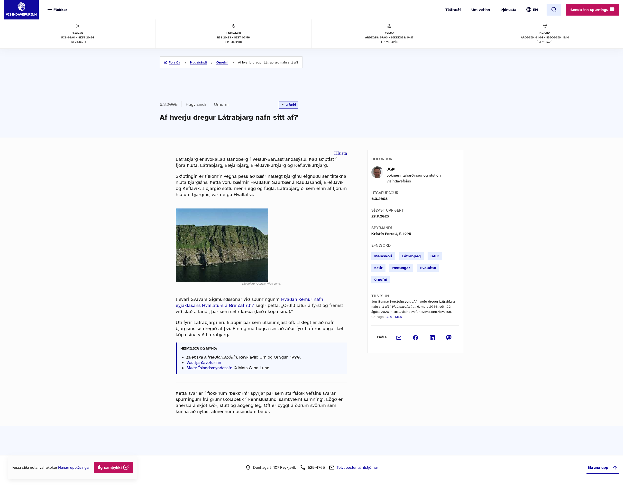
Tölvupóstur (357, 467)
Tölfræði (453, 9)
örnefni (380, 279)
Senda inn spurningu (590, 9)
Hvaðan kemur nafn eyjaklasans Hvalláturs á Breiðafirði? (249, 302)
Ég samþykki (110, 467)
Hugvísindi (198, 62)
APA (389, 317)
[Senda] (398, 337)
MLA (398, 317)
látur (435, 256)
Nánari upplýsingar (74, 467)
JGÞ (390, 169)
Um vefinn (480, 9)
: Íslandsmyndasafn (209, 367)
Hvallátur (428, 267)
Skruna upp (597, 467)
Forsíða (174, 62)
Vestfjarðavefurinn (203, 362)
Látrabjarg (411, 256)
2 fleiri (290, 105)
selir (378, 267)
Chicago (377, 317)
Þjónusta (508, 9)
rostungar (401, 267)
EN (535, 9)
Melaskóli (383, 256)
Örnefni (222, 62)
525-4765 (316, 467)
